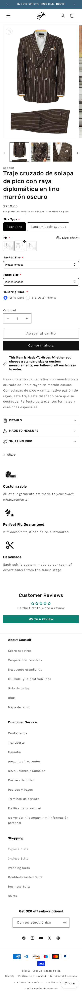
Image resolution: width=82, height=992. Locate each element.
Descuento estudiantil (25, 669)
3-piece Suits (18, 858)
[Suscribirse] (64, 922)
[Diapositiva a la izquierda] (4, 153)
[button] (8, 15)
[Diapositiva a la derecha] (77, 153)
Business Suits (19, 886)
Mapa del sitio (19, 707)
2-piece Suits (18, 849)
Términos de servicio (24, 799)
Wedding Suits (19, 868)
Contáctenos (17, 733)
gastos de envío (17, 211)
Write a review (41, 619)
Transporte (16, 742)
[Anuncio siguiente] (74, 4)
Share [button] (11, 454)
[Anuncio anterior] (7, 4)
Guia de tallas (18, 688)
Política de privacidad (24, 808)
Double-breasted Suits (25, 877)
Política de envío (59, 982)
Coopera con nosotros (25, 660)
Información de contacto (43, 988)
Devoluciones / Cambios (26, 771)
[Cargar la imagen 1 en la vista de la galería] (19, 152)
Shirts (12, 896)
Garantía (14, 752)
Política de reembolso (30, 982)
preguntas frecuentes (24, 761)
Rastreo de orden (21, 780)
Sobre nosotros (20, 651)
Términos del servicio (63, 976)
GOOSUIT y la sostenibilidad (29, 679)
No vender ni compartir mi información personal (38, 820)
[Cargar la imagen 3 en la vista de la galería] (62, 152)
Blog (11, 698)
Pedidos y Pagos (20, 789)
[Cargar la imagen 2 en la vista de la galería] (41, 152)
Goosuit (37, 970)
